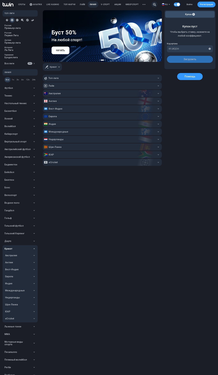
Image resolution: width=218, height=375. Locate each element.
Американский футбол (17, 157)
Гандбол (9, 210)
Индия (8, 283)
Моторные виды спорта (13, 343)
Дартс (7, 241)
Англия (9, 262)
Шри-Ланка (11, 304)
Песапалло (10, 352)
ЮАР (7, 311)
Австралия (11, 255)
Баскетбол (10, 111)
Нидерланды (12, 297)
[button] (154, 4)
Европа (9, 276)
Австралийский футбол (17, 149)
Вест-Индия (12, 269)
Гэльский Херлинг (14, 233)
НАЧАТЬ (60, 50)
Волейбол (10, 126)
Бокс (7, 187)
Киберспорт (11, 134)
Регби (7, 367)
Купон (189, 14)
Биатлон (9, 180)
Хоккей (8, 118)
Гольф (8, 218)
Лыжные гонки (12, 326)
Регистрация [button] (206, 4)
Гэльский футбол (14, 225)
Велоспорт (10, 195)
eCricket (9, 318)
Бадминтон (10, 164)
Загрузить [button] (190, 59)
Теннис (8, 95)
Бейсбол (9, 172)
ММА (7, 334)
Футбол (8, 88)
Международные (15, 290)
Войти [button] (189, 4)
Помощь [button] (189, 76)
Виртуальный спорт (15, 141)
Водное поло (11, 203)
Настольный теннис (15, 103)
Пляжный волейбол (15, 359)
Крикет (8, 248)
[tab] (7, 20)
